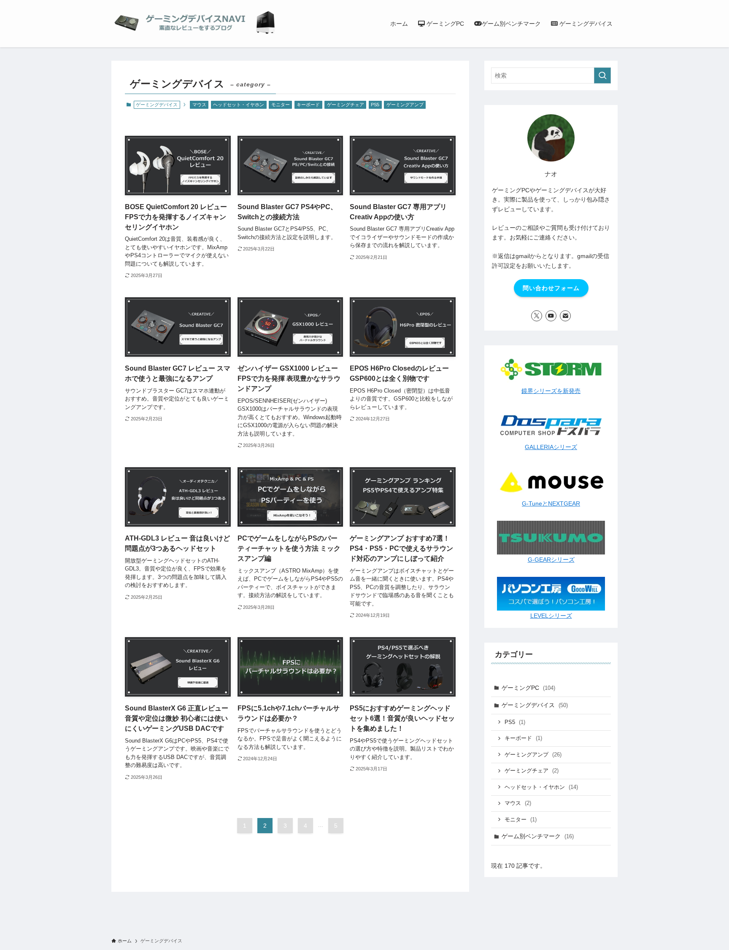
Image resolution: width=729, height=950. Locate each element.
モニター (280, 104)
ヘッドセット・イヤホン (238, 104)
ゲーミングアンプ (405, 104)
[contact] (565, 315)
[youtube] (550, 315)
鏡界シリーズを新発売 (550, 391)
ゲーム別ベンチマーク (538, 836)
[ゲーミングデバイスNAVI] (195, 23)
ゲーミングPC (528, 687)
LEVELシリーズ (551, 615)
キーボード (308, 104)
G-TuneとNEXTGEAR (551, 503)
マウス (199, 104)
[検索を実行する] (602, 75)
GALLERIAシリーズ (551, 447)
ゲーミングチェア (345, 104)
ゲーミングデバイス (535, 705)
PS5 (375, 104)
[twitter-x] (536, 315)
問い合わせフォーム (551, 288)
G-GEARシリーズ (551, 559)
